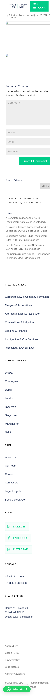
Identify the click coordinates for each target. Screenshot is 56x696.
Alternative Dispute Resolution (22, 313)
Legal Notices (12, 667)
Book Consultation (39, 6)
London (9, 398)
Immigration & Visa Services (21, 339)
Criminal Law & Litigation (19, 322)
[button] (17, 689)
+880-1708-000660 (16, 583)
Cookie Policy (12, 653)
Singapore (11, 415)
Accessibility (11, 646)
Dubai (8, 389)
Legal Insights (13, 491)
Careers (9, 474)
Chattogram (12, 381)
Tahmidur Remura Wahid (21, 15)
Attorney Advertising (15, 674)
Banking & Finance (16, 330)
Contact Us (11, 482)
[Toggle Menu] (4, 6)
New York (10, 406)
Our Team (10, 465)
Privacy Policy (12, 660)
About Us (10, 457)
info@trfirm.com (14, 576)
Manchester (12, 423)
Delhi (8, 432)
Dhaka (8, 372)
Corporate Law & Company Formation (27, 296)
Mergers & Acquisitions (18, 305)
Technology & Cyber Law (19, 347)
